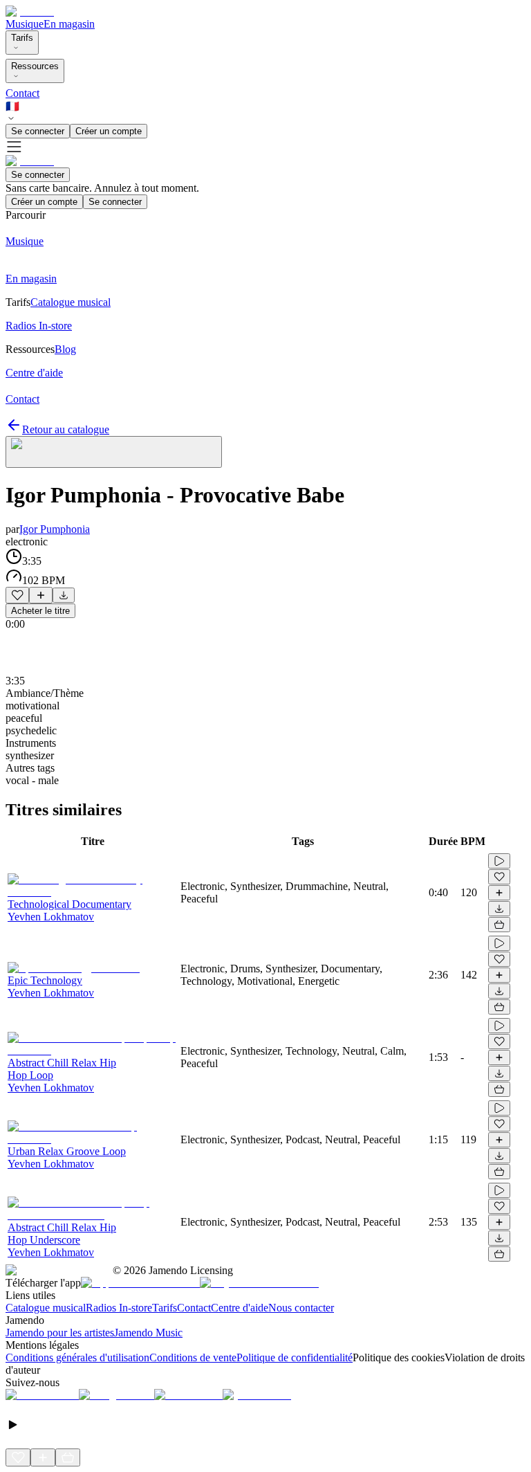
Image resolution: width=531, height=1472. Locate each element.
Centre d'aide (239, 1308)
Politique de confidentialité (294, 1357)
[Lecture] (499, 861)
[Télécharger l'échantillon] (64, 595)
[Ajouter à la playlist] (41, 595)
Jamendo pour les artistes (60, 1332)
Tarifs (22, 38)
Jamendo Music (148, 1332)
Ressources (35, 66)
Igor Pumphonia (54, 529)
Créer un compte (108, 131)
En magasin (69, 24)
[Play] (114, 452)
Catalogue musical (46, 1308)
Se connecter (37, 131)
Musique (25, 24)
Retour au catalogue (65, 429)
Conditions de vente (192, 1357)
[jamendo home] (30, 11)
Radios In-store (119, 1308)
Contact (22, 93)
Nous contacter (301, 1308)
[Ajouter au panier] (499, 924)
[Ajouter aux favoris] (17, 595)
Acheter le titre (40, 611)
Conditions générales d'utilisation (77, 1357)
